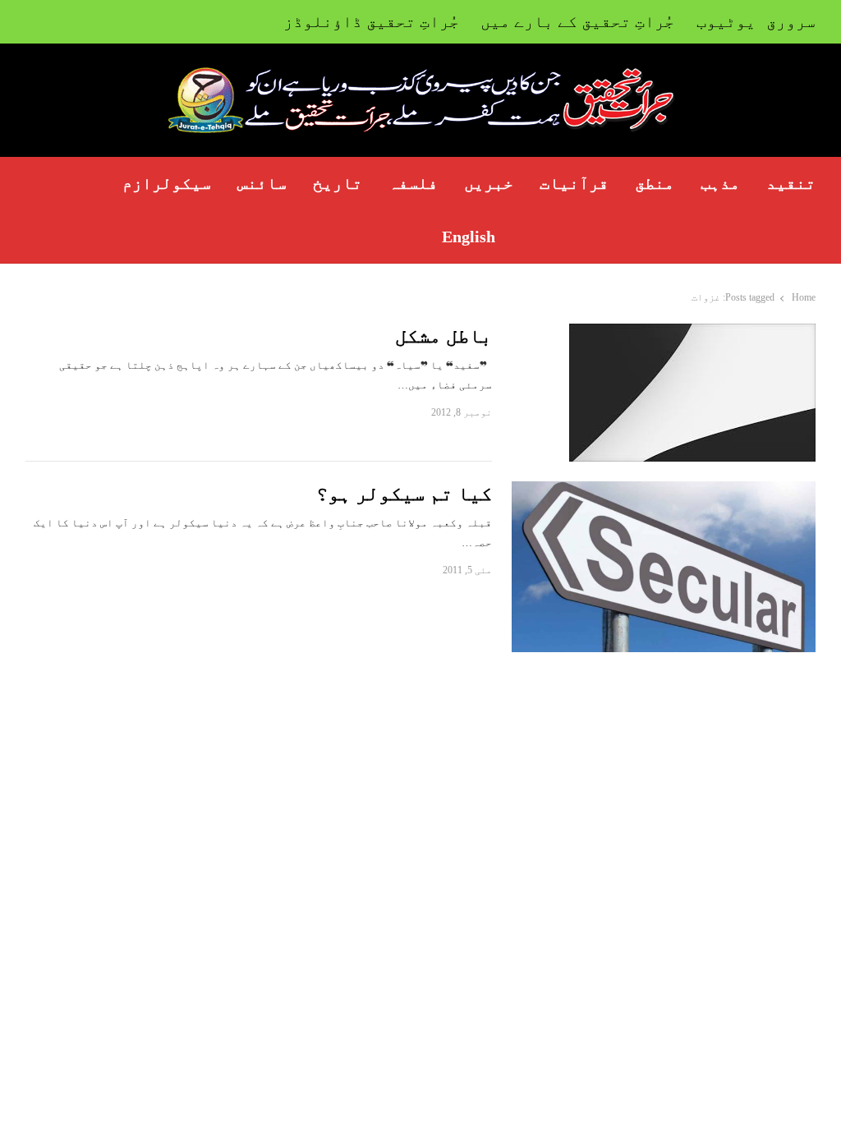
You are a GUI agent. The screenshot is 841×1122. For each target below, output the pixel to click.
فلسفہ (413, 183)
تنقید (791, 183)
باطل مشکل (443, 336)
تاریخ (337, 183)
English (468, 237)
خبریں (488, 183)
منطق (654, 183)
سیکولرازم (166, 183)
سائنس (262, 183)
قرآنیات (574, 183)
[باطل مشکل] (692, 333)
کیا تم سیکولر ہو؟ (404, 493)
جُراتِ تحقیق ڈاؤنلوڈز (371, 21)
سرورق (791, 21)
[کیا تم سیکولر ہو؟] (664, 491)
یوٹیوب (726, 21)
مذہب (720, 183)
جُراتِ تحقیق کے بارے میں (577, 21)
